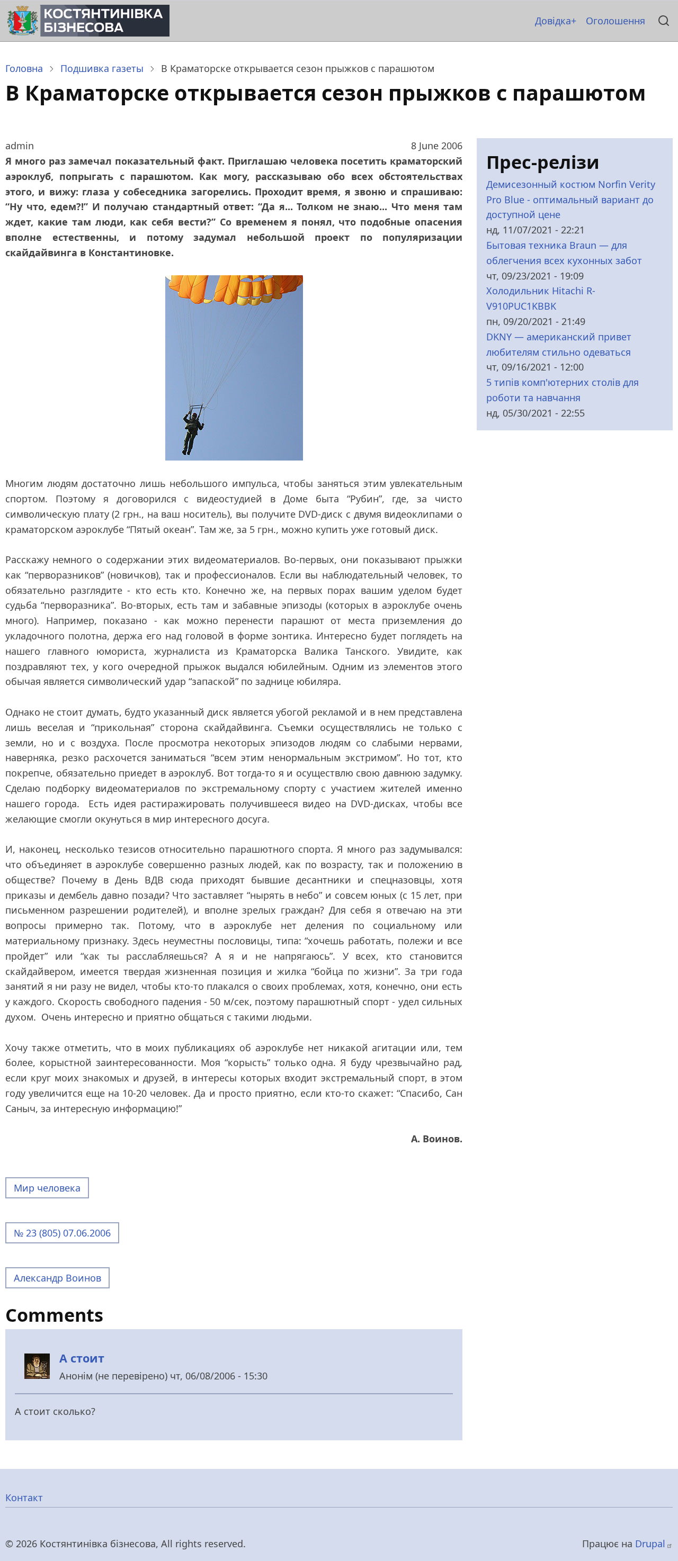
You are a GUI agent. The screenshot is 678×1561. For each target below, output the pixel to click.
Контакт (24, 1497)
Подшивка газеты (102, 68)
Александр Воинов (57, 1277)
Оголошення (615, 20)
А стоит (81, 1358)
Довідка (553, 20)
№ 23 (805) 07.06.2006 (62, 1232)
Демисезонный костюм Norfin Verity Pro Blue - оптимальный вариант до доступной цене (570, 199)
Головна (24, 68)
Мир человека (47, 1187)
